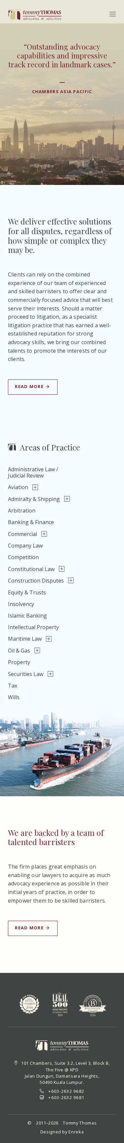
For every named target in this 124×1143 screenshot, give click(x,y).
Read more (30, 386)
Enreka (76, 1132)
